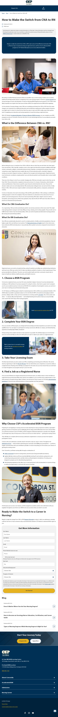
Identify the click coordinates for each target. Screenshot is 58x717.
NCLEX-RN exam (22, 363)
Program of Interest (8, 574)
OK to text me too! (10, 557)
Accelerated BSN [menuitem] (7, 682)
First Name (6, 531)
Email (4, 544)
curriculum (40, 294)
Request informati (28, 519)
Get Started (29, 590)
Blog (7, 13)
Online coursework (9, 453)
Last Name (6, 538)
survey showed (49, 99)
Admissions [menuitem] (6, 687)
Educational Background (9, 567)
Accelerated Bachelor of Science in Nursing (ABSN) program (25, 115)
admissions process (6, 443)
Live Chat (55, 711)
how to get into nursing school (42, 310)
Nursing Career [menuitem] (7, 692)
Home (3, 13)
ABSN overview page (7, 33)
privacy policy (48, 584)
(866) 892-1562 (5, 671)
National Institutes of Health (34, 223)
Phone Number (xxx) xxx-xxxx (10, 550)
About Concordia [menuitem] (7, 677)
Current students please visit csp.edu (10, 706)
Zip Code (5, 561)
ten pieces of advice (18, 346)
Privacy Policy (5, 704)
